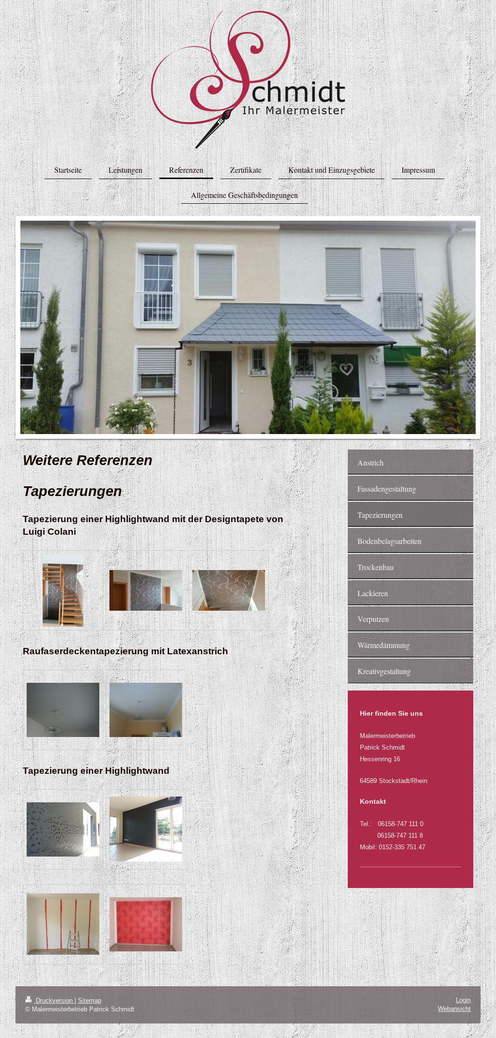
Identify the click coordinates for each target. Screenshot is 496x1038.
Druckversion (54, 1000)
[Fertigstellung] (145, 710)
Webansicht (454, 1008)
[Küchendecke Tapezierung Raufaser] (63, 710)
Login (463, 1000)
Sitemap (89, 1000)
